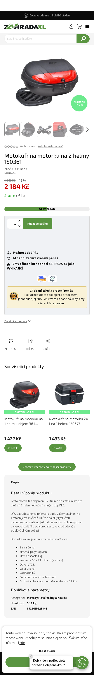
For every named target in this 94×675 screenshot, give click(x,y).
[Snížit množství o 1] (19, 226)
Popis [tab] (15, 482)
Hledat (83, 38)
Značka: (16, 169)
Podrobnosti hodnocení (50, 146)
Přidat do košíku (37, 223)
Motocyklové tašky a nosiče (47, 598)
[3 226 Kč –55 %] (69, 395)
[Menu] (87, 26)
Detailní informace (15, 321)
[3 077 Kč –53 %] (24, 395)
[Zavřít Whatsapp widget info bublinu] (30, 656)
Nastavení (47, 651)
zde (22, 642)
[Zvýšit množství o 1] (19, 221)
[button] (82, 662)
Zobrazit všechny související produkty (47, 467)
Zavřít (30, 336)
